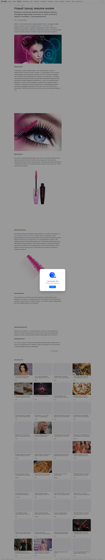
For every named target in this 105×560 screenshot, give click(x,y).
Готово (52, 286)
